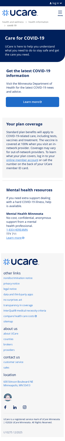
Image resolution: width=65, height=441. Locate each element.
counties (8, 339)
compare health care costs (18, 316)
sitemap (8, 321)
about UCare (10, 333)
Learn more (31, 102)
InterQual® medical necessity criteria (24, 310)
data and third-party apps (18, 294)
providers (9, 350)
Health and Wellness (13, 21)
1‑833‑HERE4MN (17, 230)
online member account (22, 160)
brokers (7, 344)
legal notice (10, 289)
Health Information (38, 21)
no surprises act (12, 299)
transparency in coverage (18, 305)
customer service (13, 362)
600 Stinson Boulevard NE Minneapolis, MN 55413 (18, 383)
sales (6, 367)
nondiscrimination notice (17, 278)
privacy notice (11, 283)
